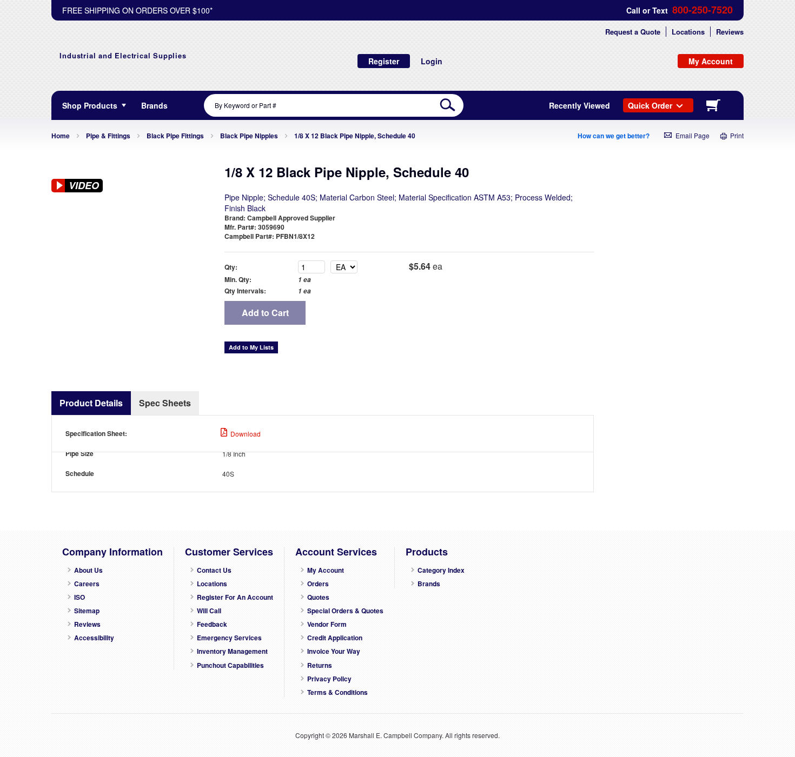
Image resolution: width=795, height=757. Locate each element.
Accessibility (94, 637)
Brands (429, 583)
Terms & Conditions (337, 692)
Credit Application (334, 637)
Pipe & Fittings (108, 135)
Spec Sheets (165, 403)
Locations (688, 31)
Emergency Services (229, 637)
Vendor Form (327, 624)
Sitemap (87, 610)
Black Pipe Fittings (175, 135)
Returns (319, 665)
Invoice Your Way (333, 651)
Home (60, 135)
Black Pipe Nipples (249, 135)
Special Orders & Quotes (345, 610)
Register (383, 61)
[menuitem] (154, 105)
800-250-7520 (702, 10)
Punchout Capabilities (230, 665)
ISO (79, 597)
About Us (88, 570)
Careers (87, 583)
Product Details (91, 403)
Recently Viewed (579, 105)
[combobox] (333, 105)
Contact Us (214, 570)
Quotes (318, 597)
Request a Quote (632, 31)
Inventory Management (232, 651)
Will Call (209, 610)
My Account (325, 570)
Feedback (212, 624)
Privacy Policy (329, 679)
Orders (318, 583)
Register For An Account (235, 597)
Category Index (441, 570)
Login (431, 61)
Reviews (730, 31)
